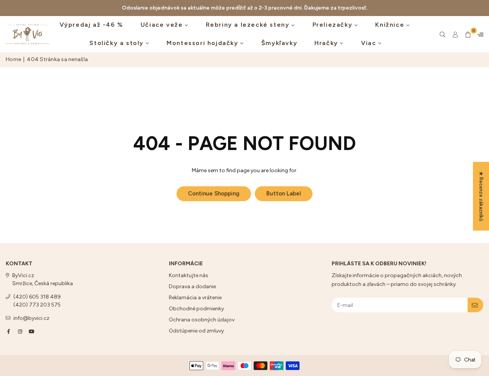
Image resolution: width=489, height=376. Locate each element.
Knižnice (390, 24)
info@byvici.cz (31, 318)
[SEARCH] (442, 34)
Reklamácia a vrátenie (195, 297)
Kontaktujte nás (188, 275)
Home (13, 59)
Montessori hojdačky (203, 43)
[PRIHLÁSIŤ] (475, 305)
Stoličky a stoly (117, 43)
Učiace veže (163, 24)
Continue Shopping (214, 193)
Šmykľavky (279, 43)
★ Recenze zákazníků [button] (481, 196)
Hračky (327, 43)
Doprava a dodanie (192, 286)
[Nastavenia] (478, 34)
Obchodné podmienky (196, 308)
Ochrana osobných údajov (202, 319)
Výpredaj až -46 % (91, 24)
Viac (369, 43)
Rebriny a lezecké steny (248, 24)
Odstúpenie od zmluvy (196, 331)
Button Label (283, 193)
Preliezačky (334, 24)
